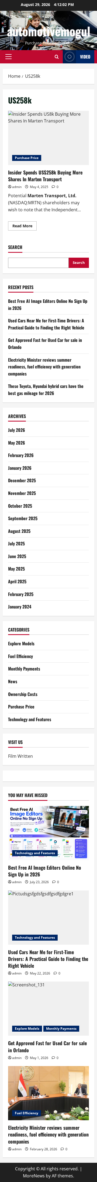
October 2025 (20, 506)
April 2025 (17, 581)
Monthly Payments (24, 668)
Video (85, 56)
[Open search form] (57, 56)
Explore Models (21, 643)
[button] (8, 56)
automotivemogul (48, 31)
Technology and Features (29, 719)
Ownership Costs (22, 694)
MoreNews (34, 1176)
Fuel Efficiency (20, 656)
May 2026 (16, 442)
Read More (24, 227)
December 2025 (22, 480)
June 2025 (17, 556)
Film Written (20, 756)
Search (15, 247)
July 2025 (16, 543)
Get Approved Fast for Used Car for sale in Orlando (47, 1046)
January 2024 (19, 606)
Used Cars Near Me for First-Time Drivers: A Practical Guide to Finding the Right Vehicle (46, 324)
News (12, 681)
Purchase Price (27, 158)
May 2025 (16, 568)
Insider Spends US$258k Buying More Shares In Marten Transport (48, 138)
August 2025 (19, 531)
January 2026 (20, 468)
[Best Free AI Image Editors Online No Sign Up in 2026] (48, 833)
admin (17, 186)
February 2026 (21, 455)
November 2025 (22, 493)
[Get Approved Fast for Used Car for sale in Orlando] (48, 1009)
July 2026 (16, 430)
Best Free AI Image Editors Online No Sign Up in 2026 (44, 871)
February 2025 (20, 594)
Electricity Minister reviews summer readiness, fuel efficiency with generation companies (44, 367)
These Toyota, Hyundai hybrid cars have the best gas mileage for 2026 (46, 389)
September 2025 (22, 518)
